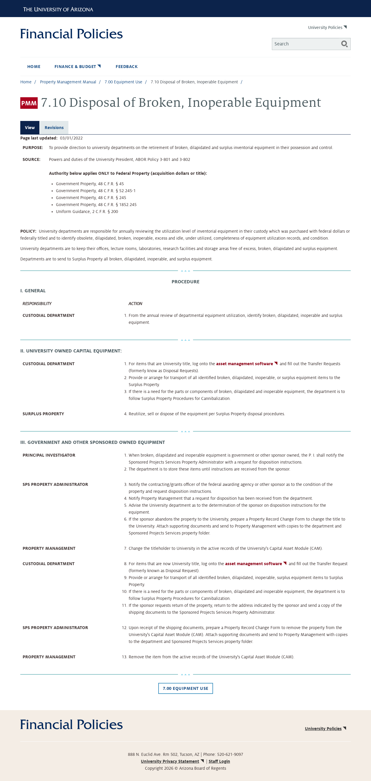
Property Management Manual (68, 82)
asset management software (244, 363)
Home (34, 66)
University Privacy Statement (170, 761)
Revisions (54, 127)
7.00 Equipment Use (123, 82)
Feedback (127, 66)
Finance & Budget (75, 66)
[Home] (103, 33)
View (30, 127)
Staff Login (219, 761)
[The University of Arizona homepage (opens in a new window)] (60, 8)
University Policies (325, 27)
